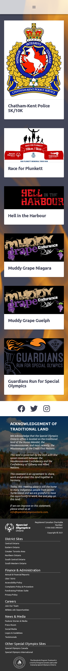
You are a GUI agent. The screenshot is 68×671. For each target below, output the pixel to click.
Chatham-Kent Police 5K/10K (29, 108)
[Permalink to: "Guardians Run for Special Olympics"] (34, 356)
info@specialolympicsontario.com (29, 512)
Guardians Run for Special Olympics (33, 383)
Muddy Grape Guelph (29, 320)
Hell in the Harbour (27, 215)
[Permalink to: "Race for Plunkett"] (34, 145)
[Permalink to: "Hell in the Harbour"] (34, 197)
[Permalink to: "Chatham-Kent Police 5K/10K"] (34, 59)
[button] (34, 7)
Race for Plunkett (25, 168)
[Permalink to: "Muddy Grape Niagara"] (34, 247)
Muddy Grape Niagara (29, 268)
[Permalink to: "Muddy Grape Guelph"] (34, 300)
